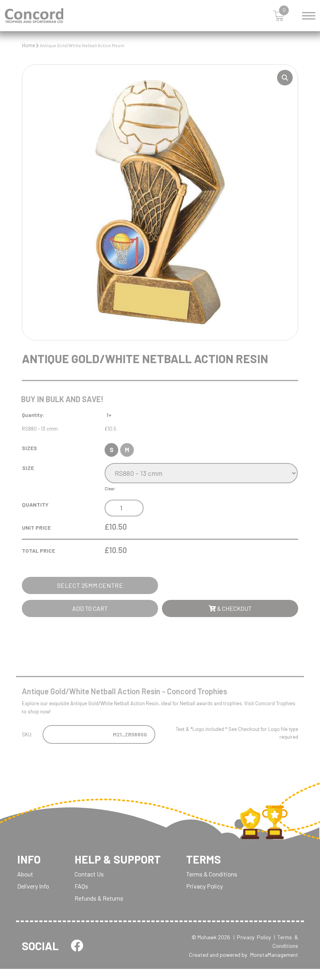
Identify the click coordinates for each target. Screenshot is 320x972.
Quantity (35, 504)
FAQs (81, 886)
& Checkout (234, 608)
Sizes (29, 448)
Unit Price (36, 527)
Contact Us (89, 874)
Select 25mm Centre (90, 585)
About (25, 874)
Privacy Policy (204, 886)
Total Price (38, 550)
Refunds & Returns (99, 898)
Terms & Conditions (211, 874)
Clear (110, 488)
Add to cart (90, 608)
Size (28, 468)
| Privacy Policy (252, 937)
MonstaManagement (274, 954)
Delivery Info (33, 886)
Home (28, 45)
